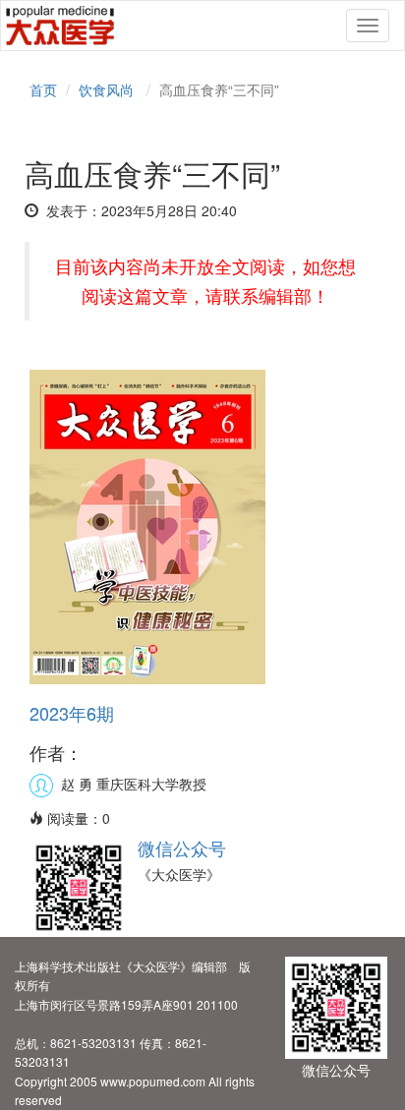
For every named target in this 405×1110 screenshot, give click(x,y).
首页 (43, 89)
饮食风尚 (106, 89)
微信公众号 (182, 847)
